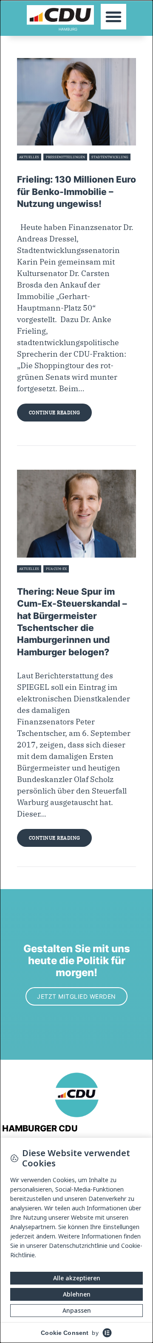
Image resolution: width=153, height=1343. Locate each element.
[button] (113, 16)
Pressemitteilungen (65, 157)
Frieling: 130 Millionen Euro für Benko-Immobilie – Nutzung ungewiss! (76, 191)
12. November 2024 (33, 167)
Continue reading (54, 413)
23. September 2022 (34, 579)
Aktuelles (29, 157)
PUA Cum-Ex (56, 569)
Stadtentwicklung (109, 157)
